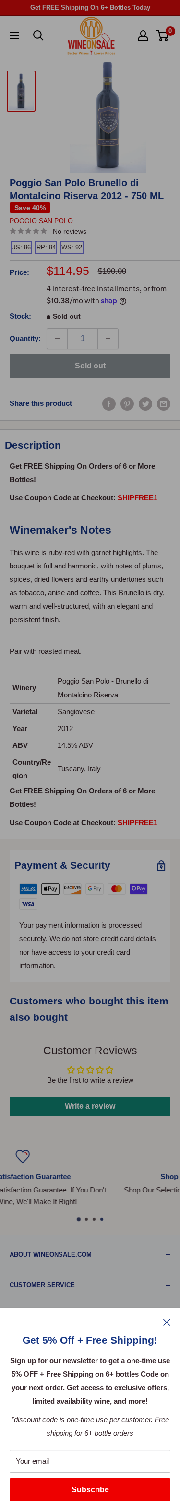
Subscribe (90, 1490)
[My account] (143, 35)
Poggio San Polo (41, 220)
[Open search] (38, 35)
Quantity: (25, 338)
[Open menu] (14, 35)
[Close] (166, 1322)
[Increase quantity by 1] (108, 339)
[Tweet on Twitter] (145, 404)
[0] (162, 35)
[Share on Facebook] (109, 404)
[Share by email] (163, 404)
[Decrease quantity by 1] (57, 339)
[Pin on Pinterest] (127, 404)
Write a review (90, 1106)
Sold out (90, 366)
